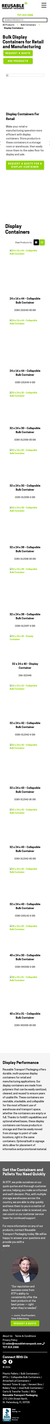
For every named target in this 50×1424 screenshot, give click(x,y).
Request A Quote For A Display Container (25, 165)
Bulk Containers (28, 25)
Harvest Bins (35, 1385)
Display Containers (13, 28)
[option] (25, 124)
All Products (8, 25)
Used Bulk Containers (30, 1388)
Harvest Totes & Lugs (14, 1385)
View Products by (23, 243)
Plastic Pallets (10, 1374)
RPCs (6, 1377)
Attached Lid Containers (16, 1381)
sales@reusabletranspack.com (23, 1344)
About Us (8, 1336)
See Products (18, 61)
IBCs (33, 1392)
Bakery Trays (9, 1388)
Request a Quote (18, 53)
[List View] (42, 242)
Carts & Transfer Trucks (16, 1392)
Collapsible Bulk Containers (25, 1377)
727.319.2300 (25, 15)
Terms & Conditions (25, 1336)
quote (6, 1246)
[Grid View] (36, 242)
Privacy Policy (10, 1340)
